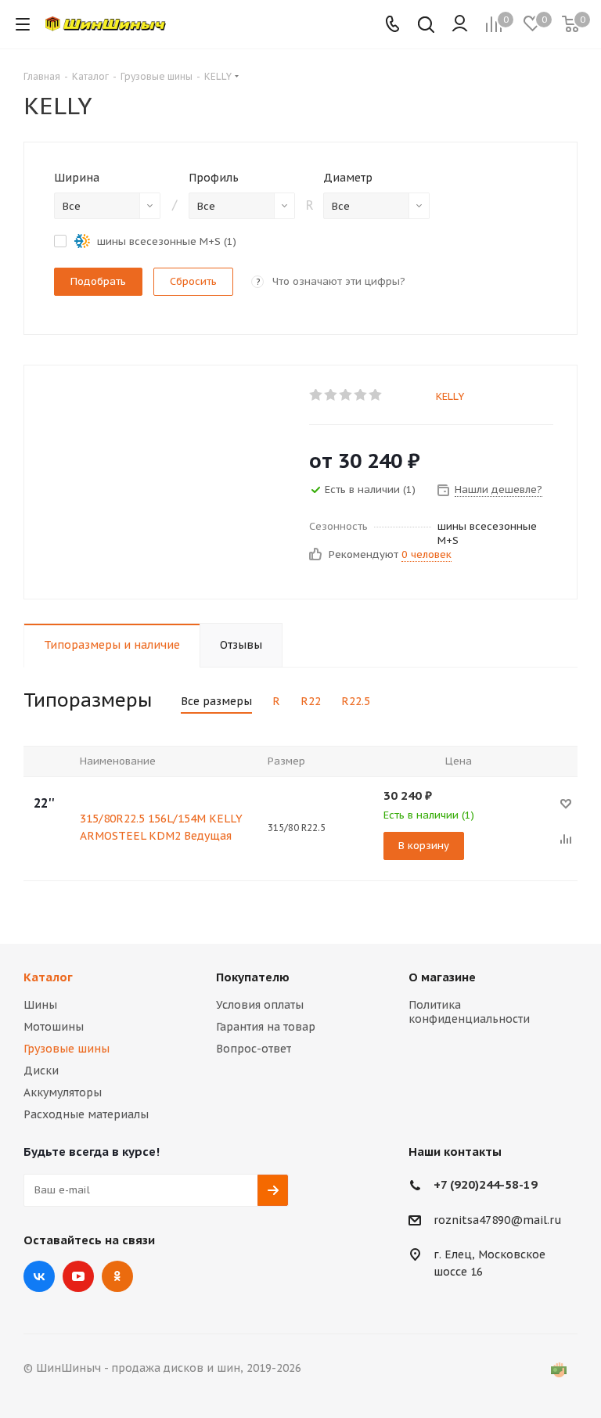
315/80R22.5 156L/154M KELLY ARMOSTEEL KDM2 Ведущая (161, 827)
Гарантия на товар (265, 1027)
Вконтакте (39, 1276)
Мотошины (53, 1027)
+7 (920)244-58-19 (486, 1184)
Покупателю (253, 977)
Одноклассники (117, 1276)
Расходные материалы (86, 1114)
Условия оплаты (260, 1005)
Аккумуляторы (62, 1092)
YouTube (78, 1276)
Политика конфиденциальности (469, 1012)
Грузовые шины (66, 1049)
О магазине (442, 977)
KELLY (450, 396)
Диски (41, 1071)
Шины (40, 1005)
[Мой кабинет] (460, 24)
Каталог (48, 977)
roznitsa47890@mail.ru (498, 1220)
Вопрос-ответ (253, 1049)
